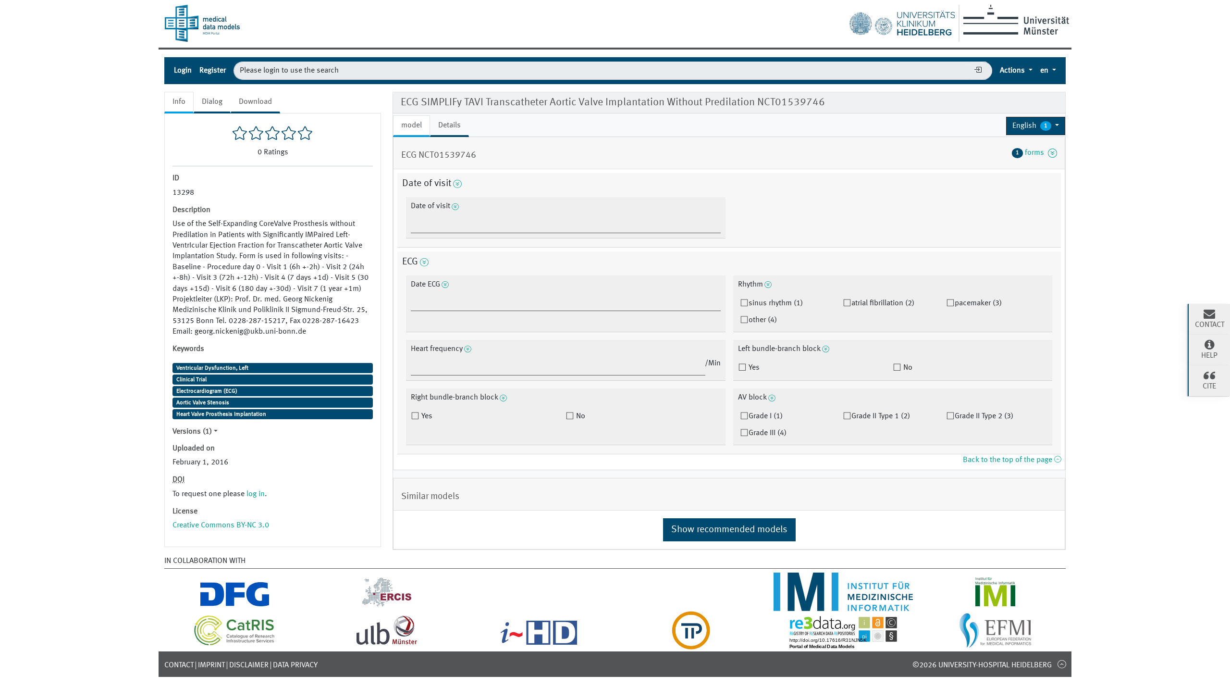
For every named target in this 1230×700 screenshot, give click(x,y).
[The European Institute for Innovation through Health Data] (538, 644)
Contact (179, 665)
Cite (1209, 386)
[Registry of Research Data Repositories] (843, 644)
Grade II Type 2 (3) (984, 416)
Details (449, 125)
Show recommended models (729, 530)
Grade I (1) (766, 416)
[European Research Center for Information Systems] (387, 605)
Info (178, 102)
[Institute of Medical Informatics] (995, 605)
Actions (1013, 71)
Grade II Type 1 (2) (880, 416)
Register (212, 71)
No (906, 368)
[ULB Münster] (386, 644)
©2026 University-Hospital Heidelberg (982, 665)
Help (1209, 356)
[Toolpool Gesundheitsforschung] (691, 644)
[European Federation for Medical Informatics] (995, 644)
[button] (1035, 126)
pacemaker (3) (978, 303)
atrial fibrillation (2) (882, 303)
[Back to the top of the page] (1062, 664)
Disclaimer (249, 665)
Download (255, 102)
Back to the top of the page (1008, 460)
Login (183, 71)
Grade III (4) (768, 433)
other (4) (763, 320)
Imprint (211, 665)
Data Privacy (295, 665)
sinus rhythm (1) (776, 303)
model (411, 125)
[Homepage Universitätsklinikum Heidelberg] (902, 21)
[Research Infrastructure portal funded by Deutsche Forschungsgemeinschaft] (234, 605)
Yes (753, 368)
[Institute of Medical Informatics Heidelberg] (843, 605)
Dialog (212, 102)
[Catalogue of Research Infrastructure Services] (234, 644)
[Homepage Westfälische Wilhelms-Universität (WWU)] (1014, 20)
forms (1032, 153)
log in (255, 494)
